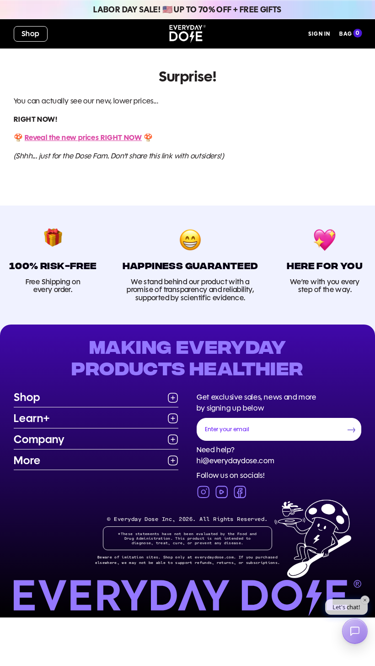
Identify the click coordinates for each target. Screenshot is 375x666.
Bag (345, 33)
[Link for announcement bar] (187, 9)
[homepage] (187, 34)
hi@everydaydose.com (235, 460)
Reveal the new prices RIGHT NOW (83, 137)
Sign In (319, 33)
